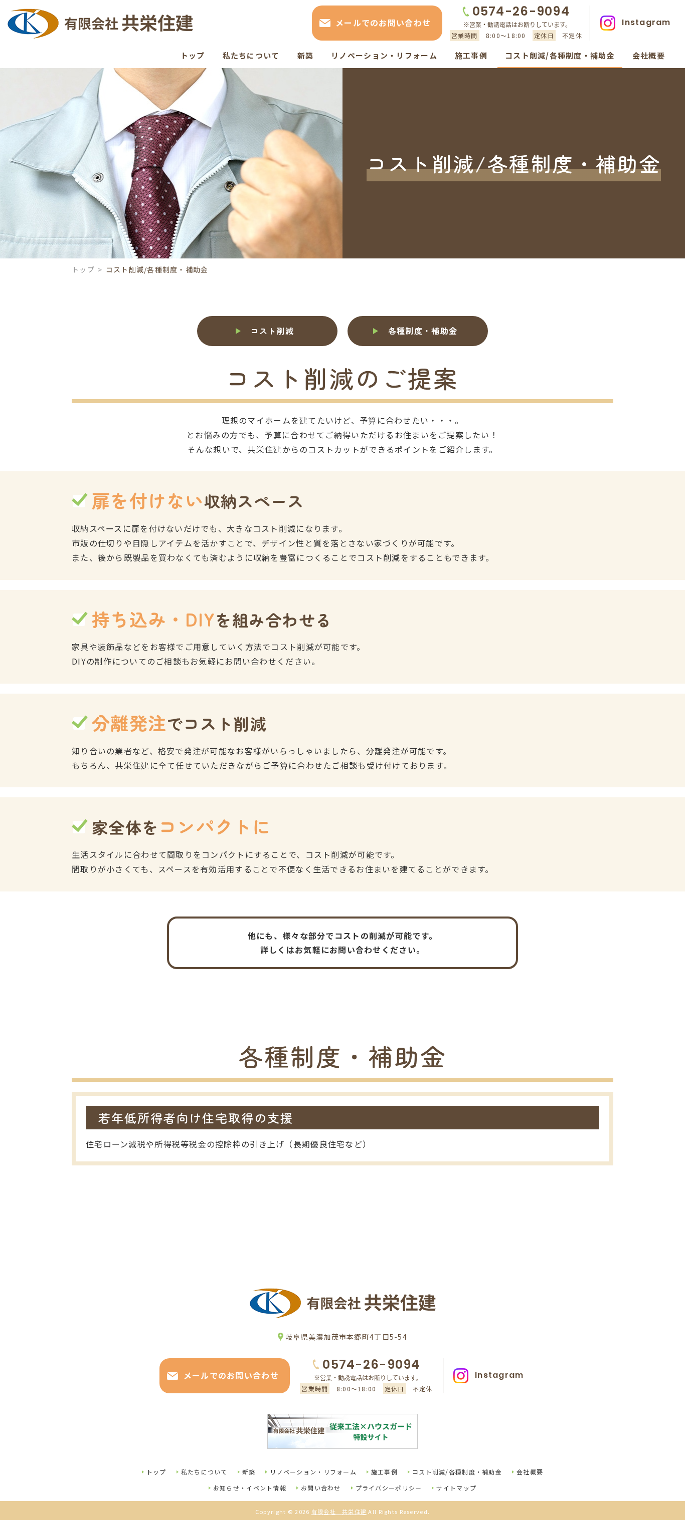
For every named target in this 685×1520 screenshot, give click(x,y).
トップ (83, 269)
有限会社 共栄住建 (339, 1511)
